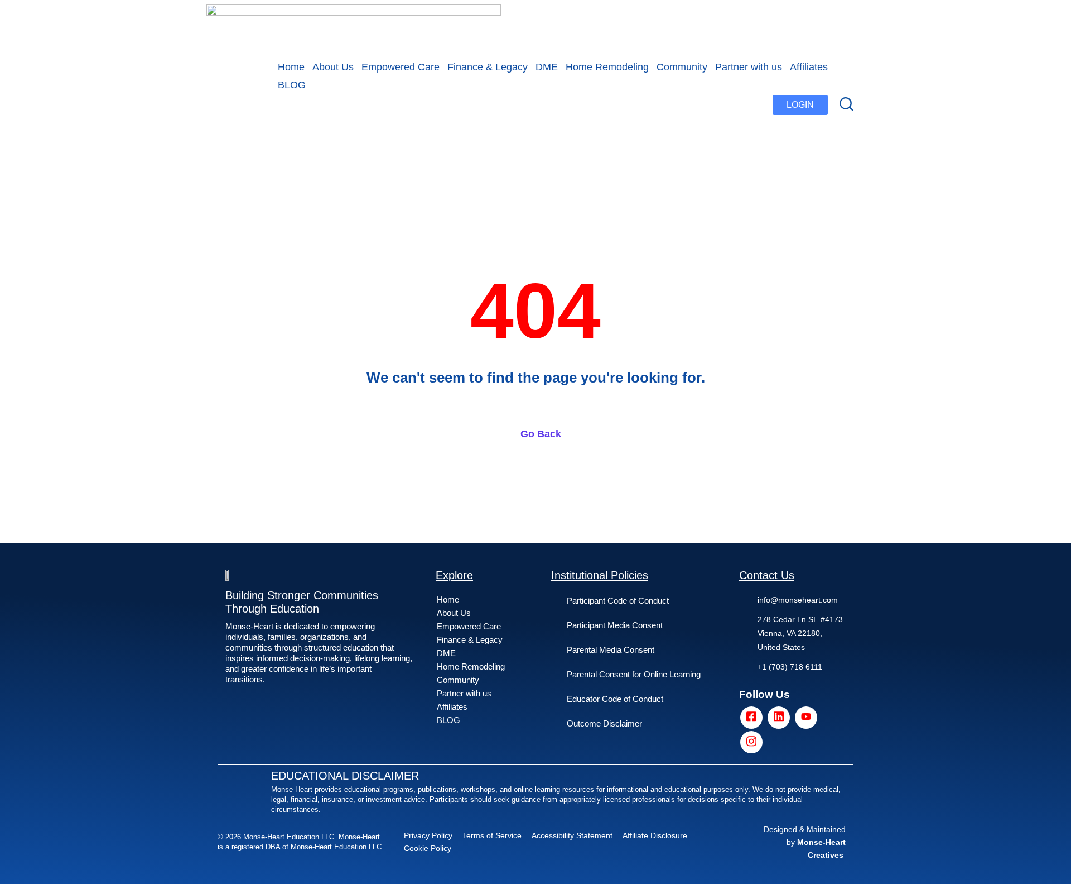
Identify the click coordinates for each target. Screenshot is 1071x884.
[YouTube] (806, 717)
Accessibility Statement (572, 835)
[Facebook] (751, 717)
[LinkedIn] (779, 717)
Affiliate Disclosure (655, 835)
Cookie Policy (427, 848)
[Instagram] (751, 742)
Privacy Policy (428, 835)
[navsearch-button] (847, 105)
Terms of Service (492, 835)
